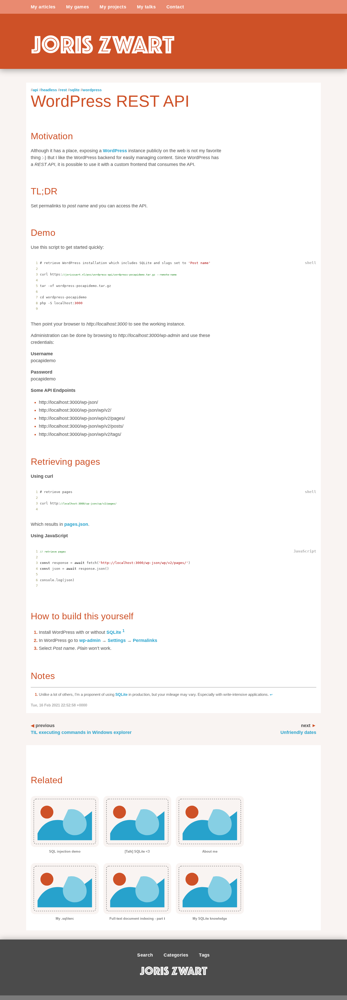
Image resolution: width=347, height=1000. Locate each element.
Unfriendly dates (298, 729)
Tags (204, 955)
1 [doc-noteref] (123, 630)
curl (49, 476)
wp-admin (90, 640)
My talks (146, 6)
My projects (113, 6)
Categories (176, 955)
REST (63, 90)
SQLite (75, 90)
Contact (175, 6)
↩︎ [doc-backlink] (271, 695)
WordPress (92, 90)
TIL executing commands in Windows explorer (81, 729)
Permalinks (145, 640)
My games (77, 6)
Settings (117, 640)
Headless (49, 90)
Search (145, 955)
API (35, 90)
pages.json (76, 524)
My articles (43, 6)
